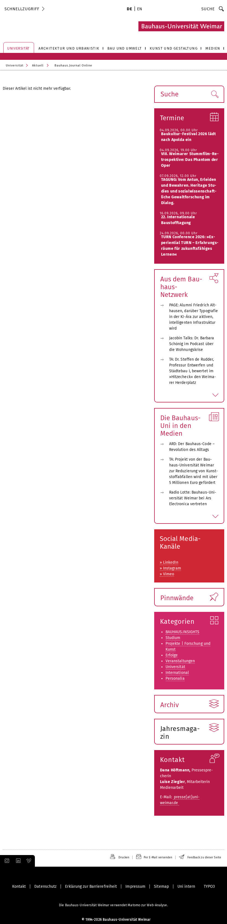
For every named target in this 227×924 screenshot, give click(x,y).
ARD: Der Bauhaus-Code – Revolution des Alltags (192, 447)
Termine (172, 118)
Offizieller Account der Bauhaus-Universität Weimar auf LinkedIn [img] (17, 861)
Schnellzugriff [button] (21, 8)
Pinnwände (177, 598)
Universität (15, 65)
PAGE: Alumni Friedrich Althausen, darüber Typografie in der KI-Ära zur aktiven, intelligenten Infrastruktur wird (193, 317)
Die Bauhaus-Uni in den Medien (180, 425)
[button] (215, 94)
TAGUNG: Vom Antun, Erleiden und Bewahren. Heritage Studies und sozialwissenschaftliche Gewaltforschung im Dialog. (188, 191)
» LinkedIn (169, 562)
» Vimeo (167, 574)
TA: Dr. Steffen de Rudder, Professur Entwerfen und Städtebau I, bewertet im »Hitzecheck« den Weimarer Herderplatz (192, 371)
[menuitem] (129, 9)
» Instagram (170, 568)
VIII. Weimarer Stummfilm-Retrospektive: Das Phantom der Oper (190, 160)
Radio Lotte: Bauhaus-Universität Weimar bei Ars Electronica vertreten (192, 498)
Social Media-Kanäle (180, 542)
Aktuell (37, 65)
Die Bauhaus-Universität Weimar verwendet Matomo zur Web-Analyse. (113, 905)
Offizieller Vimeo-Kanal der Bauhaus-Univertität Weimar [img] (29, 861)
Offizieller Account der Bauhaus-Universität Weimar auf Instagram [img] (6, 861)
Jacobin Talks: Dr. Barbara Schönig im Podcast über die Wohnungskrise (191, 344)
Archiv (169, 705)
